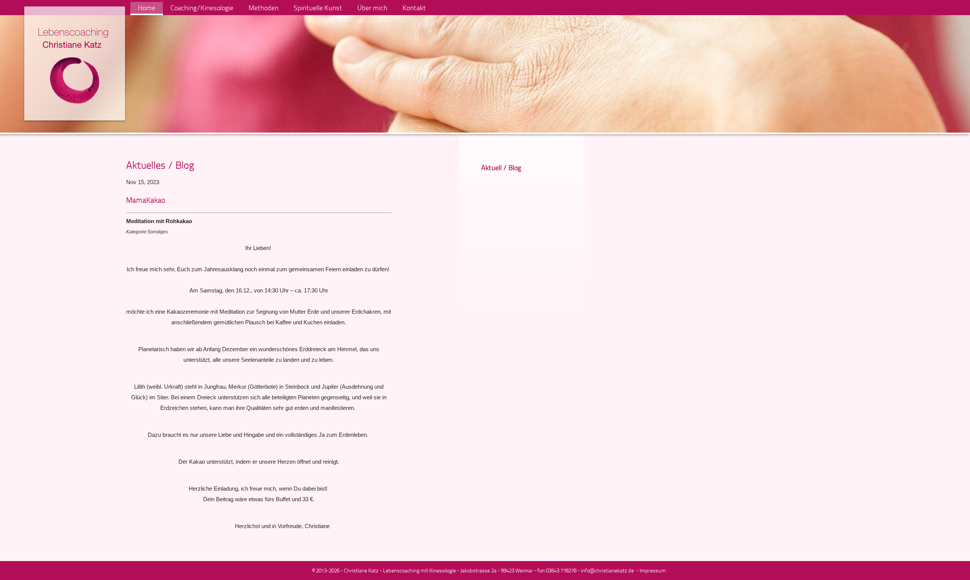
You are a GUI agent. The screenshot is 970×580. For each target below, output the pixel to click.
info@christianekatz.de (607, 570)
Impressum (653, 570)
